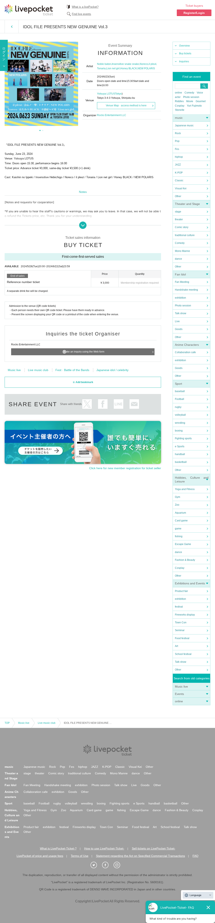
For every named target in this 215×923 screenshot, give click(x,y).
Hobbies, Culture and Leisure (12, 815)
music (179, 117)
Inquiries (184, 61)
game (178, 528)
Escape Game (183, 544)
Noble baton (104, 64)
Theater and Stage (187, 204)
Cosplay (179, 105)
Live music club (38, 370)
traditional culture (185, 235)
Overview (184, 45)
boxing (179, 430)
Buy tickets (185, 53)
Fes (177, 149)
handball (180, 454)
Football (179, 399)
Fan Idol (180, 274)
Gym (177, 497)
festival (179, 606)
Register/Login (194, 13)
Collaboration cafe (185, 352)
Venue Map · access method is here (126, 105)
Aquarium (180, 512)
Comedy (189, 92)
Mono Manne (182, 251)
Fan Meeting (182, 282)
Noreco (144, 64)
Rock (178, 133)
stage (178, 211)
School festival (183, 654)
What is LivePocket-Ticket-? (58, 848)
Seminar (180, 630)
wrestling (180, 422)
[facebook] (107, 865)
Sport (178, 383)
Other (178, 196)
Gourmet (201, 101)
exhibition (180, 297)
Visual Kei (180, 188)
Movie (189, 101)
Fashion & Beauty (185, 559)
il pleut (152, 64)
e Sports (179, 446)
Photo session (191, 97)
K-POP (179, 172)
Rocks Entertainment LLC (111, 115)
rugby (178, 407)
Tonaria (101, 68)
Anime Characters (187, 344)
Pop (177, 141)
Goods (178, 329)
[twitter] (95, 865)
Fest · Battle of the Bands (72, 370)
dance (178, 258)
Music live (181, 686)
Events (179, 694)
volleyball (180, 414)
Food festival (182, 638)
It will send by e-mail (134, 404)
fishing (178, 536)
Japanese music (184, 125)
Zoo (177, 504)
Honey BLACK (128, 68)
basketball (181, 462)
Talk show (180, 313)
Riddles (179, 101)
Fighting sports (183, 438)
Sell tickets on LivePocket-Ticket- (153, 848)
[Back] (12, 26)
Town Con (180, 622)
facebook (103, 404)
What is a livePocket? (85, 6)
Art (176, 646)
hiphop (179, 156)
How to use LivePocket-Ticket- (104, 848)
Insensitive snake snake (125, 64)
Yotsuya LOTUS (106, 93)
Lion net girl (113, 68)
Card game (181, 520)
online (178, 92)
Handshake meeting (186, 289)
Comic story (181, 227)
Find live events (81, 14)
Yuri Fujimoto (194, 105)
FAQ (195, 856)
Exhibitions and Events (190, 583)
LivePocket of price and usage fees (40, 856)
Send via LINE (118, 404)
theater (179, 219)
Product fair (181, 591)
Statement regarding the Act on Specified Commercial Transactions (140, 856)
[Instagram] (119, 865)
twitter (87, 404)
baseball (180, 391)
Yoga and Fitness (185, 489)
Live (177, 321)
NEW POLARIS (146, 68)
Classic (179, 180)
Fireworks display (185, 614)
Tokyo (118, 93)
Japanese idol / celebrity (112, 370)
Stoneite (179, 109)
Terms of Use (79, 856)
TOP (7, 722)
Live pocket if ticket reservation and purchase (29, 10)
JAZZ (178, 164)
